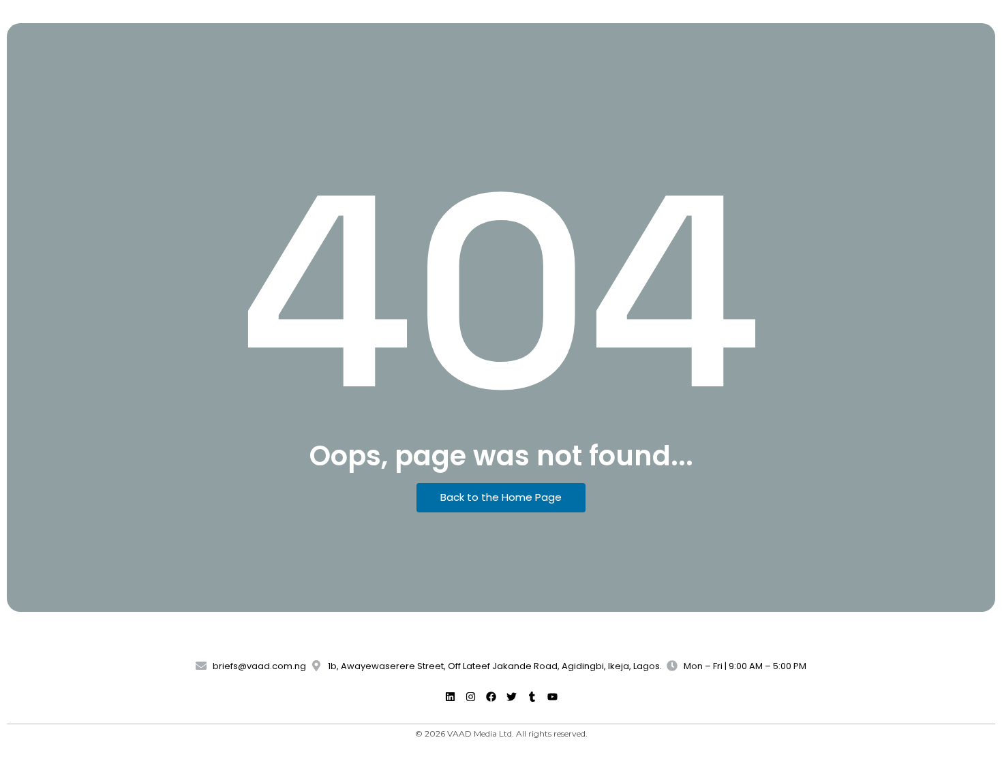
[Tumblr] (531, 696)
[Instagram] (470, 696)
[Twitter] (511, 696)
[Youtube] (552, 696)
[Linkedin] (450, 696)
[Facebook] (491, 696)
